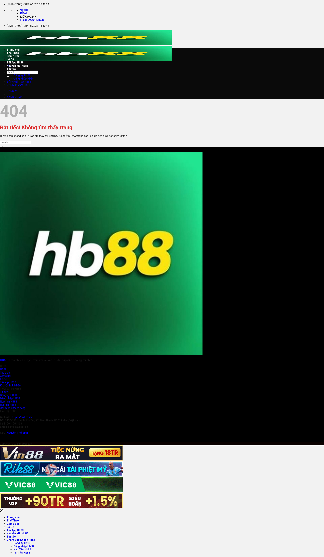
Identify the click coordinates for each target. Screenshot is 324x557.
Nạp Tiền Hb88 (22, 81)
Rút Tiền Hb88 (22, 85)
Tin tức (11, 69)
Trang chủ (13, 49)
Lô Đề (10, 59)
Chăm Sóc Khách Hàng (21, 72)
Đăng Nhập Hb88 (24, 78)
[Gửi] (8, 76)
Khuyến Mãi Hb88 (17, 65)
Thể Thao (13, 52)
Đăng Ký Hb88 (22, 75)
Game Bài (13, 56)
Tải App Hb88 (15, 62)
